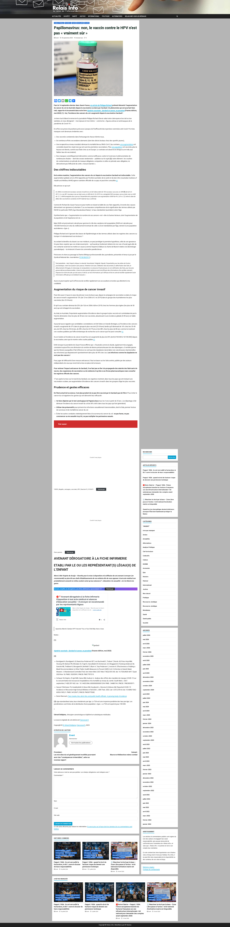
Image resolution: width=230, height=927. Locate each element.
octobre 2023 (147, 736)
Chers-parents (58, 552)
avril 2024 (146, 711)
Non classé (146, 593)
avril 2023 (146, 761)
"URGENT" (87, 850)
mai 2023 (146, 757)
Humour (145, 581)
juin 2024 (146, 702)
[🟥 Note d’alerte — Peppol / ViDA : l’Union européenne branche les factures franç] (130, 892)
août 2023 (146, 744)
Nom (55, 801)
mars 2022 (146, 816)
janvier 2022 (147, 824)
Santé (74, 16)
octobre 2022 (147, 786)
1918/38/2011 (85, 257)
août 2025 (146, 660)
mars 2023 (146, 765)
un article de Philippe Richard (101, 105)
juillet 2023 (146, 748)
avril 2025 (146, 673)
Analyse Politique (59, 23)
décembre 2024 (148, 677)
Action (68, 850)
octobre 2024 (147, 686)
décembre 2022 (148, 778)
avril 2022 (146, 811)
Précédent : (75, 756)
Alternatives (117, 16)
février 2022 (147, 820)
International (93, 16)
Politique (105, 16)
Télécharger (101, 489)
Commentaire (58, 775)
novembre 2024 (148, 681)
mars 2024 (146, 715)
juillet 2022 (146, 799)
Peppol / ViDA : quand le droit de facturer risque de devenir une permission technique (94, 864)
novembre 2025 (148, 656)
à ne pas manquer (60, 850)
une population (117, 147)
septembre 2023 (148, 740)
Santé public (80, 23)
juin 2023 (146, 753)
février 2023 (147, 769)
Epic (144, 572)
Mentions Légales (148, 867)
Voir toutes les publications (80, 743)
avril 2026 (146, 644)
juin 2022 (146, 803)
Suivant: (123, 753)
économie (95, 853)
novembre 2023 (148, 732)
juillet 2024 (146, 698)
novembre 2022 (148, 782)
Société (67, 16)
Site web (56, 815)
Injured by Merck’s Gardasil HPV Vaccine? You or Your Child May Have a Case (80, 629)
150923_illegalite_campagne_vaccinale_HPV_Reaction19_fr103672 (73, 489)
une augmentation (126, 144)
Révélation (68, 23)
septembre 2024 (148, 690)
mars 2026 (146, 648)
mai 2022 (146, 807)
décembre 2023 (148, 727)
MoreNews (118, 925)
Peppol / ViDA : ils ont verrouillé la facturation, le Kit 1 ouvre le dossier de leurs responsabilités (67, 864)
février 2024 (147, 719)
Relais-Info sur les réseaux (135, 16)
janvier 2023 (147, 774)
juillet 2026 (146, 635)
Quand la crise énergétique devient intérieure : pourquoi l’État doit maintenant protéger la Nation (159, 512)
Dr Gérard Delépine (69, 725)
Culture (145, 560)
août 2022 (146, 795)
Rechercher (147, 452)
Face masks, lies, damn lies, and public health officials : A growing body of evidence (97, 696)
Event (57, 38)
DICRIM (145, 564)
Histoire (145, 577)
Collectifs (146, 556)
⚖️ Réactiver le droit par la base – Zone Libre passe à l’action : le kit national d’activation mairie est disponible (158, 502)
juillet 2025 (146, 665)
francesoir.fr (84, 720)
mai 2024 (146, 707)
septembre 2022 (148, 790)
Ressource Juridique (70, 853)
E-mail (56, 808)
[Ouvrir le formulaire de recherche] (177, 16)
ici (117, 180)
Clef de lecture (60, 853)
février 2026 (147, 652)
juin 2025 (146, 669)
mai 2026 (146, 639)
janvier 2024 (147, 723)
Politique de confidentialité (151, 869)
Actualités (56, 16)
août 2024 (146, 694)
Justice (82, 16)
